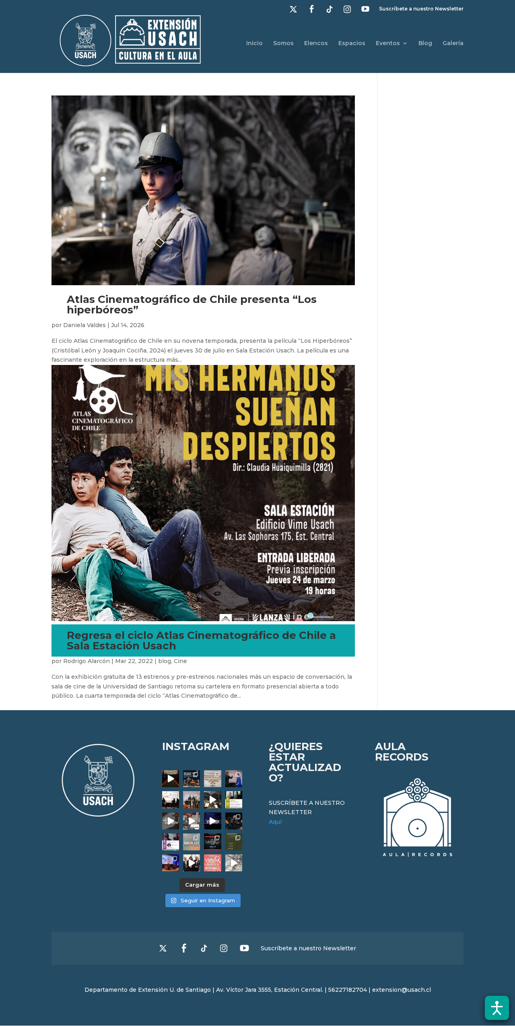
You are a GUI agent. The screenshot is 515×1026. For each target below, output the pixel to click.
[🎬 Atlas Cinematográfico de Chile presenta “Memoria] (233, 799)
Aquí (275, 821)
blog (164, 661)
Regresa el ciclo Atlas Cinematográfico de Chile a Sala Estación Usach (201, 640)
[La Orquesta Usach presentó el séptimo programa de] (212, 799)
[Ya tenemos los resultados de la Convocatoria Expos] (233, 841)
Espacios (351, 43)
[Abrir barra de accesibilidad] (497, 1008)
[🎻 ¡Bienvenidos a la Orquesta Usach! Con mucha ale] (191, 799)
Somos (283, 43)
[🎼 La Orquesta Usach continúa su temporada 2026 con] (212, 841)
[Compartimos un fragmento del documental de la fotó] (170, 821)
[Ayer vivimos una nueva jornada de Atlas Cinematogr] (170, 778)
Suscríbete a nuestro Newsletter (421, 9)
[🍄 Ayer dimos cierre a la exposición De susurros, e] (191, 862)
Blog (425, 43)
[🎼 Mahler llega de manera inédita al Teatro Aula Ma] (191, 821)
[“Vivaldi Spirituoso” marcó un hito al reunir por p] (212, 821)
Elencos (316, 43)
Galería (453, 43)
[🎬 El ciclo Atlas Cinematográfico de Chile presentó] (170, 862)
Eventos (388, 43)
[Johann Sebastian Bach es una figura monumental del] (191, 778)
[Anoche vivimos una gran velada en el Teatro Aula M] (233, 821)
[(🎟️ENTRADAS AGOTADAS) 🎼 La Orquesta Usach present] (191, 841)
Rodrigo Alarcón (86, 661)
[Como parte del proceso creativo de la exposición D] (233, 862)
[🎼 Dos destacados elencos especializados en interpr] (212, 862)
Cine (180, 661)
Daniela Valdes (84, 325)
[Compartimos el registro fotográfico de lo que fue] (233, 778)
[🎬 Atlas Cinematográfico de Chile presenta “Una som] (170, 841)
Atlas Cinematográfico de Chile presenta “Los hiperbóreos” (192, 304)
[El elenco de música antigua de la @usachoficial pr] (212, 778)
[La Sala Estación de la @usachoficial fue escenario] (170, 799)
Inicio (254, 43)
